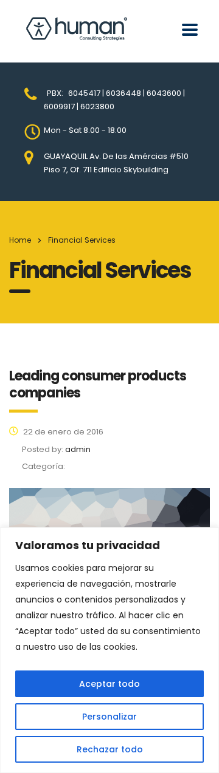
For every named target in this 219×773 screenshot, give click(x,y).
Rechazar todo (110, 749)
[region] (109, 650)
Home (20, 240)
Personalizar (109, 717)
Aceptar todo (109, 684)
